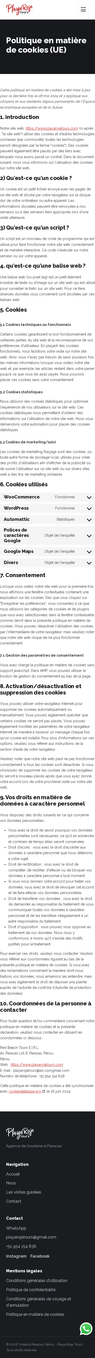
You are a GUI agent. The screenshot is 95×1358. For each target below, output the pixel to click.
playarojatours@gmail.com (31, 1237)
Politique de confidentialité (30, 1289)
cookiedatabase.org (25, 1091)
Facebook (40, 1256)
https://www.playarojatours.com (52, 128)
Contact (13, 1201)
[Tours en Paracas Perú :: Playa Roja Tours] (19, 9)
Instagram (16, 1256)
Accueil (13, 1174)
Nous (11, 1183)
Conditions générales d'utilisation (36, 1280)
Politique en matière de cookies (35, 1314)
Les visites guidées (23, 1192)
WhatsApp (16, 1228)
